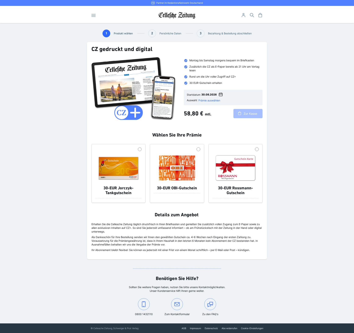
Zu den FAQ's (210, 314)
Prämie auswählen (209, 100)
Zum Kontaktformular (179, 314)
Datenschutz (211, 328)
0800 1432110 (147, 314)
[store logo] (177, 15)
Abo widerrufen (229, 328)
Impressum (195, 328)
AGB (184, 328)
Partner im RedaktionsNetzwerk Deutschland (179, 2)
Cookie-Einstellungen (252, 328)
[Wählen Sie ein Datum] (220, 94)
